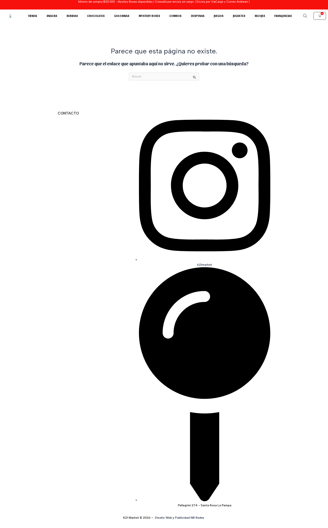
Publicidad (182, 517)
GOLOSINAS (121, 15)
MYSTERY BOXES (149, 15)
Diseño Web (163, 517)
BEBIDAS (72, 15)
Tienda (32, 15)
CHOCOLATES (96, 15)
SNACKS (52, 15)
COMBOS (175, 15)
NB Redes (198, 517)
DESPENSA (197, 15)
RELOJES (260, 15)
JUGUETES (239, 15)
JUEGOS (218, 15)
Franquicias (283, 15)
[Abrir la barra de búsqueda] (305, 16)
